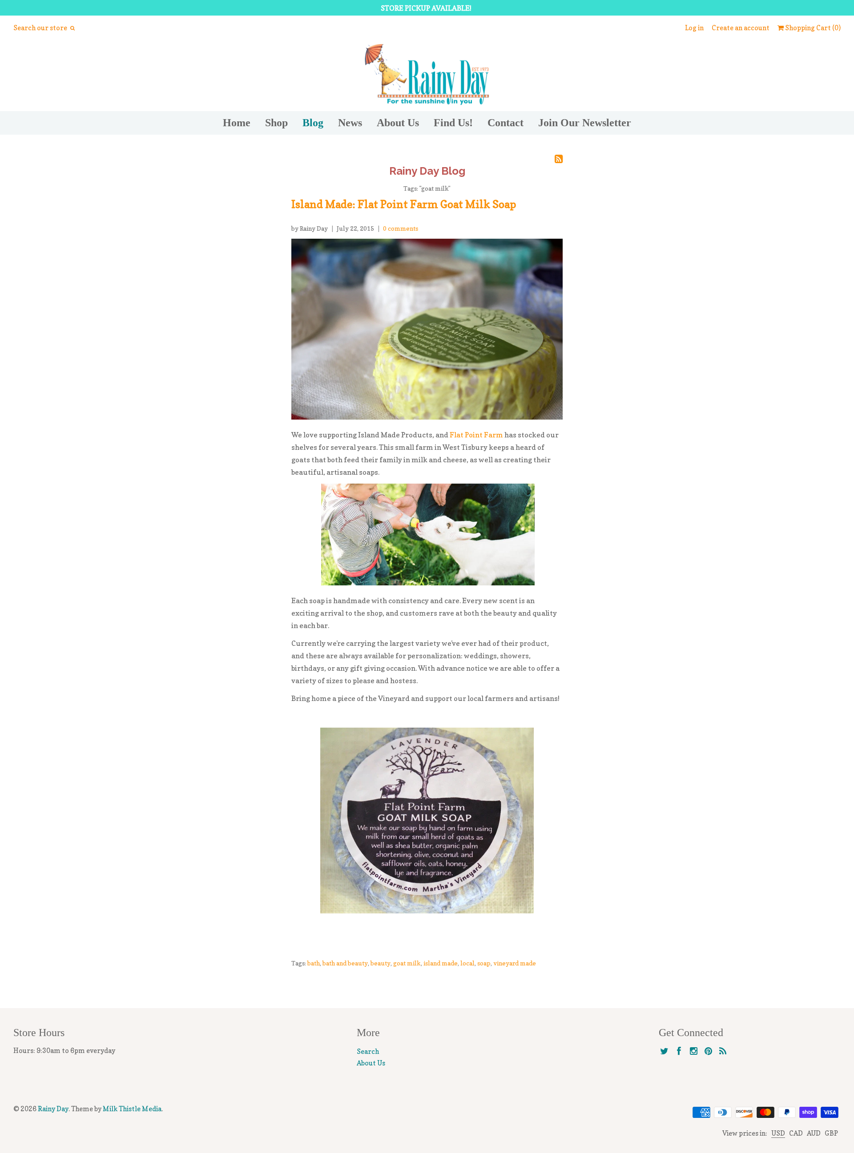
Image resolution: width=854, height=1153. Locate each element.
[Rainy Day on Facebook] (679, 1051)
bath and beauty (345, 963)
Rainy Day (53, 1109)
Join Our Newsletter (584, 122)
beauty (381, 963)
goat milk (407, 963)
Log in (694, 27)
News (350, 122)
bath (313, 963)
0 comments (400, 228)
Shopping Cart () (812, 27)
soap (484, 963)
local (467, 963)
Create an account (740, 27)
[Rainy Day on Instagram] (693, 1051)
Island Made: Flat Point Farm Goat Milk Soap (403, 204)
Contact (505, 122)
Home (236, 122)
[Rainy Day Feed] (723, 1051)
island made (440, 963)
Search (368, 1051)
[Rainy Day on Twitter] (664, 1051)
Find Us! (453, 122)
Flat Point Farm (476, 434)
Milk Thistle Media (132, 1109)
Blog (312, 122)
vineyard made (514, 963)
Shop (276, 122)
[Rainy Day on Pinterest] (708, 1051)
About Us (398, 122)
